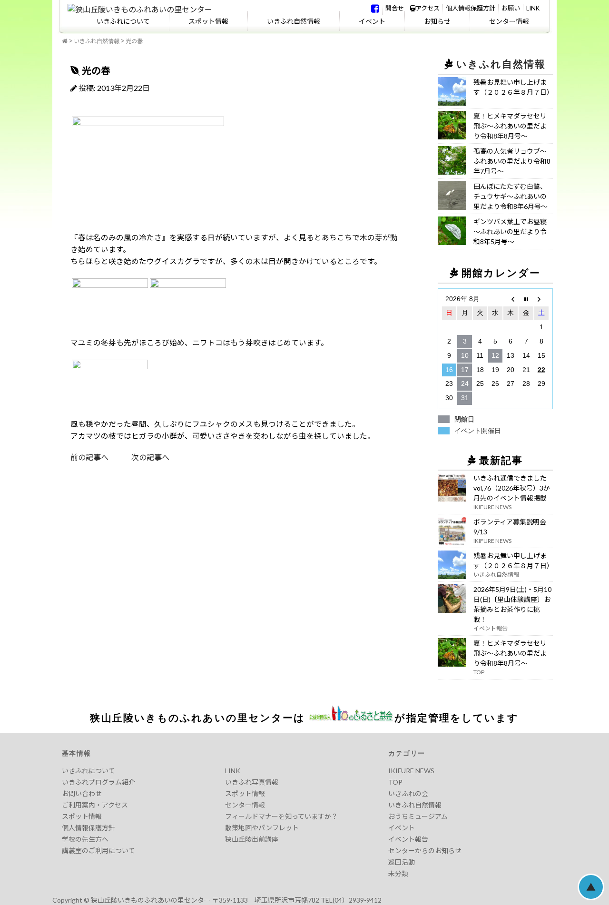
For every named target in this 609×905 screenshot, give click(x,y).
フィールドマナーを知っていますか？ (281, 816)
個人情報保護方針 (470, 8)
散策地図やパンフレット (262, 828)
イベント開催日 (477, 430)
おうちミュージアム (418, 816)
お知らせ (437, 21)
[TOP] (65, 41)
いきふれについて (123, 21)
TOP (395, 782)
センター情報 (509, 21)
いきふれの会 (408, 793)
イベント (372, 21)
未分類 (398, 873)
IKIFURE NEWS (411, 771)
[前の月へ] (510, 299)
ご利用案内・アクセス (95, 805)
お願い (510, 8)
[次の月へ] (541, 299)
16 (449, 370)
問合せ (394, 8)
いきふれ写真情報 (251, 782)
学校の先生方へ (85, 839)
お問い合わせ (82, 793)
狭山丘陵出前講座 (251, 839)
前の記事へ (89, 457)
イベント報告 (408, 839)
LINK (533, 8)
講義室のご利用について (98, 850)
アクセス (427, 8)
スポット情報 (208, 21)
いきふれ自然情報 (293, 21)
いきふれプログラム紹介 (98, 782)
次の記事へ (138, 457)
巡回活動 (401, 862)
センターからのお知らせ (425, 850)
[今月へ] (526, 299)
